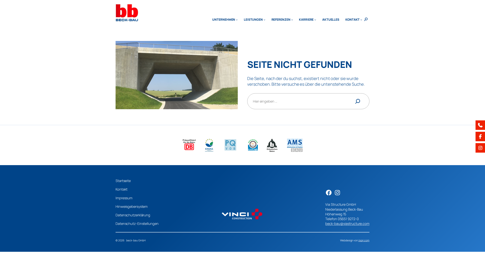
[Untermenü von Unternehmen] (237, 19)
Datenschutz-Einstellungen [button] (137, 223)
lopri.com (363, 240)
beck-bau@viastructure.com (347, 223)
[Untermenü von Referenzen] (292, 19)
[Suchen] (357, 101)
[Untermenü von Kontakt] (361, 19)
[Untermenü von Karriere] (315, 19)
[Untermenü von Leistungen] (264, 19)
